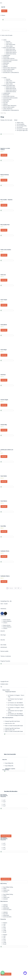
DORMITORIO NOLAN (11, 51)
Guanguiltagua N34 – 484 (6, 601)
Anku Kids (3, 640)
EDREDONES (6, 63)
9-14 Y (4, 802)
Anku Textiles (3, 645)
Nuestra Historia (6, 620)
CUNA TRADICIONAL (10, 45)
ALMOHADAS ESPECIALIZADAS (10, 60)
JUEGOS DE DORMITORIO (9, 48)
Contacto (5, 623)
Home (2, 113)
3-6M (4, 926)
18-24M (4, 932)
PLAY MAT (5, 65)
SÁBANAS (5, 66)
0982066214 (3, 609)
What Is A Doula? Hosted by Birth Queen (14, 726)
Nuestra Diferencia (7, 621)
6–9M (4, 927)
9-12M (4, 929)
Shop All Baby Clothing (8, 887)
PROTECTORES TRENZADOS (9, 68)
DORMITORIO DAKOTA (11, 52)
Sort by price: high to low (22, 130)
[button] (14, 75)
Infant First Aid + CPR (10, 723)
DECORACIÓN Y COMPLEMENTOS (11, 72)
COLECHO (8, 41)
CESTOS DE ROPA (7, 62)
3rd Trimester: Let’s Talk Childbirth (15, 703)
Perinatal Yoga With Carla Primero (12, 721)
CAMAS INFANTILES (7, 71)
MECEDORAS (6, 57)
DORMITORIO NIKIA (10, 49)
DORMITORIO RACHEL (11, 54)
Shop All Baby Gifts (9, 763)
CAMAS (4, 889)
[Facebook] (2, 613)
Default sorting (20, 123)
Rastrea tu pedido (4, 651)
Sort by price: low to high (22, 129)
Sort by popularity (20, 124)
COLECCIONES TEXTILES (8, 58)
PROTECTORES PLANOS (8, 69)
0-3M (4, 924)
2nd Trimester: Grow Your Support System (15, 699)
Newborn (5, 923)
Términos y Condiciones (6, 656)
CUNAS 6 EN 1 (9, 43)
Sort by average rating (21, 126)
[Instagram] (5, 613)
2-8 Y (4, 800)
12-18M (4, 930)
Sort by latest (20, 127)
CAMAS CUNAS (9, 46)
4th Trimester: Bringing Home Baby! (15, 705)
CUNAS (4, 40)
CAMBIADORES (6, 55)
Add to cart (4, 155)
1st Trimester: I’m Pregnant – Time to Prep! (16, 696)
